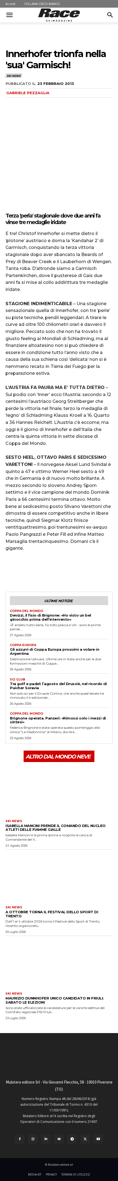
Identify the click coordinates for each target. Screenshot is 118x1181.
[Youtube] (98, 1139)
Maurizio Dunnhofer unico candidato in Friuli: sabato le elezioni (54, 1000)
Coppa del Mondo (26, 611)
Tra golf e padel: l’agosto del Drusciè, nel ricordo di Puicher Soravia (58, 686)
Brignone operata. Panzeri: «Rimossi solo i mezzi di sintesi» (58, 720)
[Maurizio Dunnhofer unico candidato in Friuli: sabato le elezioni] (59, 963)
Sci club (17, 679)
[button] (9, 15)
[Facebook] (10, 571)
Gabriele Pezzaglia (27, 93)
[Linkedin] (46, 1139)
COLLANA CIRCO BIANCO (42, 4)
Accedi (10, 4)
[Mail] (59, 1139)
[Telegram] (72, 1139)
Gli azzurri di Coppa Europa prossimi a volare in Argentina (54, 651)
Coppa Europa (23, 645)
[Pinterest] (36, 571)
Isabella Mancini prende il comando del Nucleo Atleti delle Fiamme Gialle (55, 827)
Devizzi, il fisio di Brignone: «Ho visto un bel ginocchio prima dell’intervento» (50, 617)
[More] (62, 571)
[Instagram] (33, 1139)
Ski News (13, 76)
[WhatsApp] (48, 571)
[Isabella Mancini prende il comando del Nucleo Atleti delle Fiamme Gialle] (59, 790)
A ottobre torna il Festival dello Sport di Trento (51, 914)
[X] (23, 571)
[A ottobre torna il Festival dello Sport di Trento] (59, 876)
